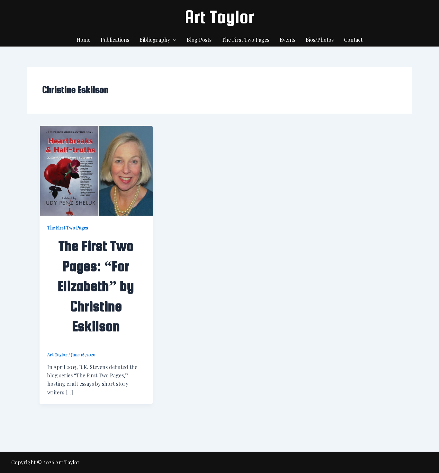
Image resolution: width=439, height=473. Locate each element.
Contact (353, 39)
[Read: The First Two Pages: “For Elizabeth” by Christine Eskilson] (96, 170)
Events (287, 39)
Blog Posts (199, 39)
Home (83, 39)
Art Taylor (219, 16)
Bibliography (154, 39)
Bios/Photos (320, 39)
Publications (115, 39)
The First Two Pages (245, 39)
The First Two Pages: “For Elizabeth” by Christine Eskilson (96, 286)
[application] (173, 39)
